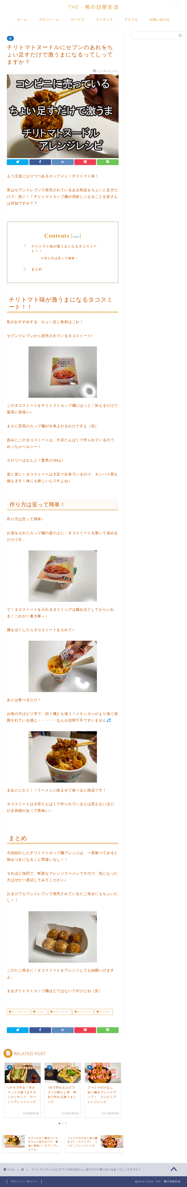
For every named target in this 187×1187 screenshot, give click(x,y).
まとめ (36, 269)
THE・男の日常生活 (93, 7)
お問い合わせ (159, 20)
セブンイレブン (61, 1012)
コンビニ (40, 1012)
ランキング (104, 20)
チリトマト (105, 1012)
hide (76, 236)
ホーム (22, 20)
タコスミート (84, 1012)
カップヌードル (19, 1012)
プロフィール (49, 20)
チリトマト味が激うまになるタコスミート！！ (64, 248)
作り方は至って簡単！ (61, 258)
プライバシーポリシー (24, 1181)
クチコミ (131, 20)
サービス (77, 20)
